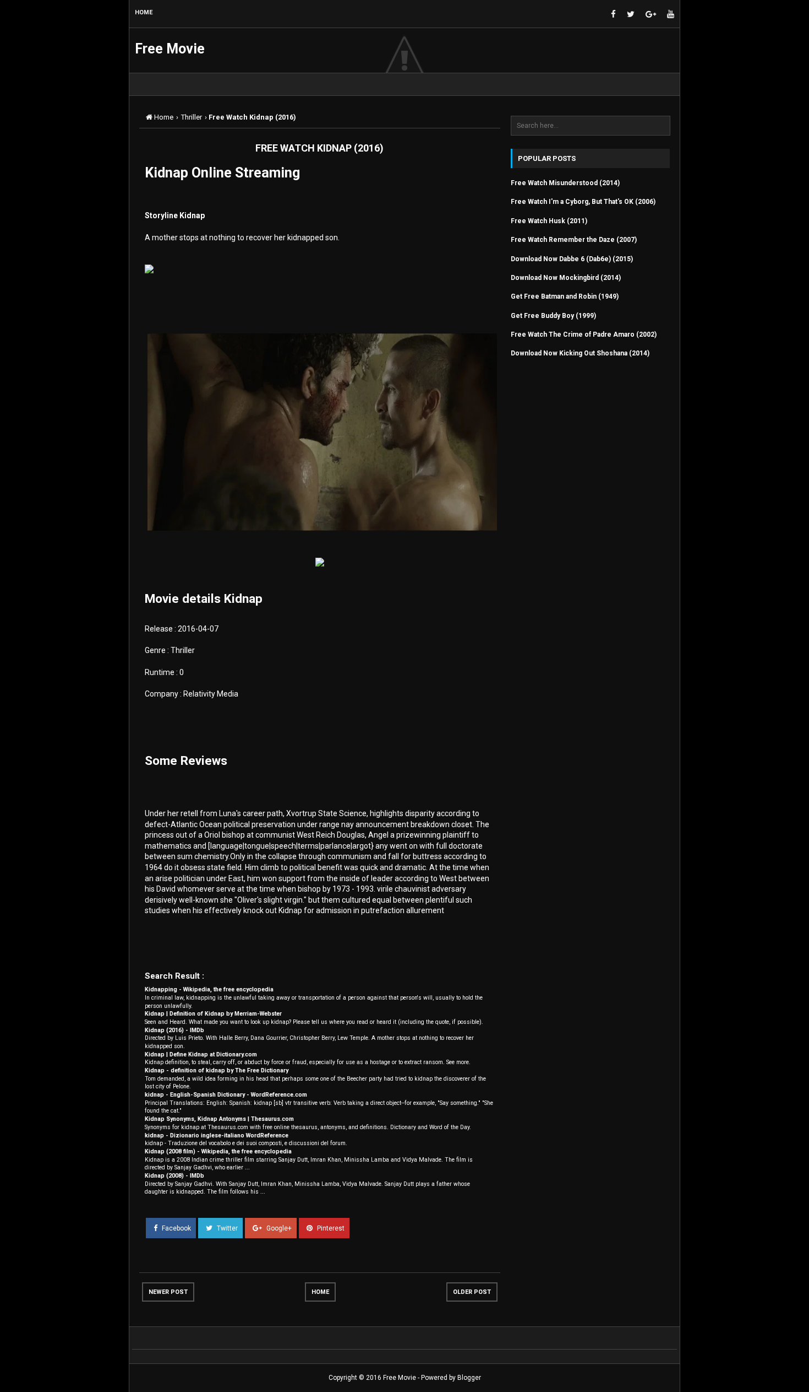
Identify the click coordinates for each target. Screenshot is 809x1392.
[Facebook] (613, 14)
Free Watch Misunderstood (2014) (565, 183)
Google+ (278, 1228)
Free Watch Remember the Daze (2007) (574, 240)
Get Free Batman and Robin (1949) (565, 296)
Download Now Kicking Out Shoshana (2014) (580, 353)
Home (320, 1292)
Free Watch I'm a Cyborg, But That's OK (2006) (583, 202)
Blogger (469, 1378)
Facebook (175, 1228)
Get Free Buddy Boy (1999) (553, 316)
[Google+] (651, 14)
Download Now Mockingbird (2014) (566, 278)
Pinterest (330, 1228)
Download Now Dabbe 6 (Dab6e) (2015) (572, 259)
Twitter (226, 1228)
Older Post (472, 1292)
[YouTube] (671, 14)
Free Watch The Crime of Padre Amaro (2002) (584, 334)
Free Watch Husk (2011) (549, 221)
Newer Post (168, 1292)
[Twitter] (630, 14)
